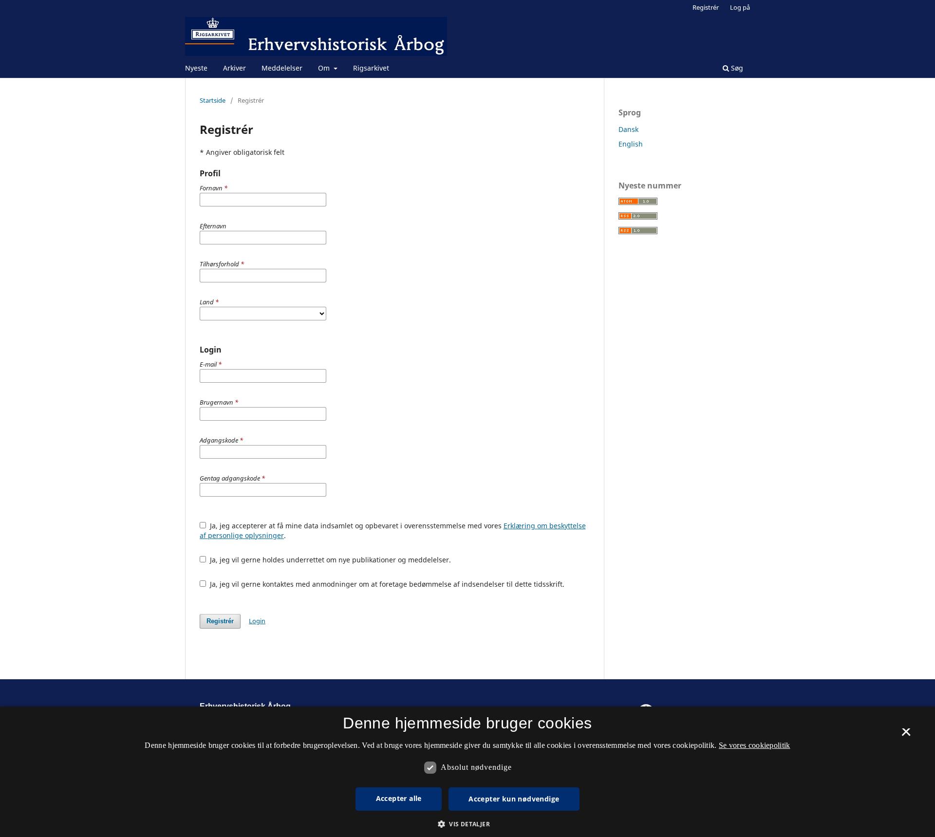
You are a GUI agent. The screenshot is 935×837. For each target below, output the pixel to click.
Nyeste (196, 68)
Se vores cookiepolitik (754, 745)
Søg (736, 68)
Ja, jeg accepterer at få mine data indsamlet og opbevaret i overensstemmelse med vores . (393, 530)
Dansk (628, 129)
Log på (740, 7)
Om (325, 68)
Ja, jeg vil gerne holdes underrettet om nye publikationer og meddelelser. (329, 559)
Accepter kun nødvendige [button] (513, 798)
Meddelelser (282, 68)
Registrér (705, 7)
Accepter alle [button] (399, 798)
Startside (212, 100)
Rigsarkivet (371, 68)
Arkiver (234, 68)
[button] (467, 824)
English (630, 144)
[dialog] (467, 772)
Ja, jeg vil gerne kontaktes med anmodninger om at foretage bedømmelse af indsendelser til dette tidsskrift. (386, 584)
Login (257, 620)
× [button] (906, 735)
